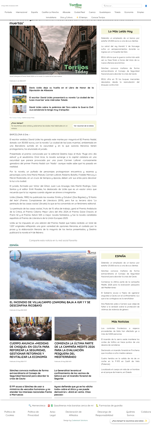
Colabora (146, 411)
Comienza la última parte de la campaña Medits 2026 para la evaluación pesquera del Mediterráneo (120, 285)
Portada (8, 12)
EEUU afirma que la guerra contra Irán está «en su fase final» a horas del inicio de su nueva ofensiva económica (120, 60)
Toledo (118, 12)
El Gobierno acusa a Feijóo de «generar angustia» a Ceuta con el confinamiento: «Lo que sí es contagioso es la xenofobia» (120, 296)
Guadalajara (105, 12)
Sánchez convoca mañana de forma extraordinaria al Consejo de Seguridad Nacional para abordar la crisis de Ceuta (120, 71)
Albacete (66, 12)
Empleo (140, 12)
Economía (129, 12)
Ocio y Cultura (66, 17)
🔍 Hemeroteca (37, 405)
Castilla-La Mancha (50, 12)
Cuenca (92, 12)
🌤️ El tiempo (81, 17)
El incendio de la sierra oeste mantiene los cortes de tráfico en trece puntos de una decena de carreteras (120, 342)
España (34, 12)
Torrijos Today (16, 117)
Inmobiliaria (51, 17)
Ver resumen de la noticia (84, 126)
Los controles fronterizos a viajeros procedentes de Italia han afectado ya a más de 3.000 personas (120, 331)
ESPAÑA (14, 245)
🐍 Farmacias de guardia (109, 405)
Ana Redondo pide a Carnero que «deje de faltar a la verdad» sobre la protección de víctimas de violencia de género (120, 307)
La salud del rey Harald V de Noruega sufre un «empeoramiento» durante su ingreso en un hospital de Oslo (120, 49)
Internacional (21, 12)
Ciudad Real (79, 12)
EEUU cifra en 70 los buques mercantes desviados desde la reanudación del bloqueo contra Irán (120, 82)
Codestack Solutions (80, 420)
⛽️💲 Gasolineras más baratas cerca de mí (70, 405)
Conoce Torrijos (98, 17)
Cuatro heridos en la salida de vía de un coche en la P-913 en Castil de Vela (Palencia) (120, 361)
